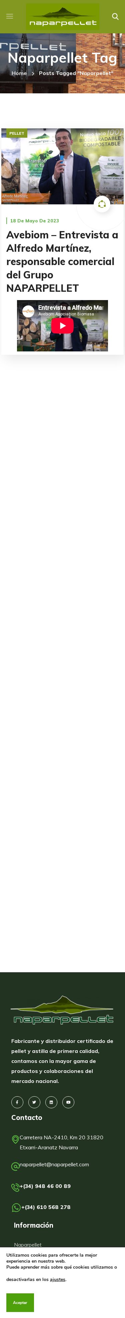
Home (19, 73)
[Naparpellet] (62, 1010)
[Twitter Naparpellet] (34, 1102)
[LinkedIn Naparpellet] (51, 1102)
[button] (115, 16)
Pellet (16, 133)
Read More (62, 166)
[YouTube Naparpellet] (68, 1102)
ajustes (57, 1279)
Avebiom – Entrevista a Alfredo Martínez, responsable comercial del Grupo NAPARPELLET (62, 261)
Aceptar (20, 1302)
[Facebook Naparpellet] (17, 1102)
